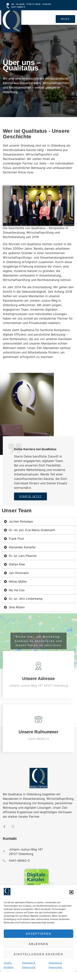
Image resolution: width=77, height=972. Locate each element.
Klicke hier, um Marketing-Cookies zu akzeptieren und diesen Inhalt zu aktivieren (38, 641)
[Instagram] (12, 826)
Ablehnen (38, 944)
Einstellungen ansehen (38, 954)
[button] (71, 892)
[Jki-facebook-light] (4, 826)
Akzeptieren (38, 933)
